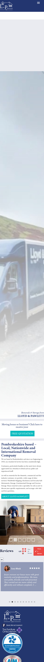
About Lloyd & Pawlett (15, 496)
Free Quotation (22, 433)
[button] (9, 602)
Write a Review (39, 551)
